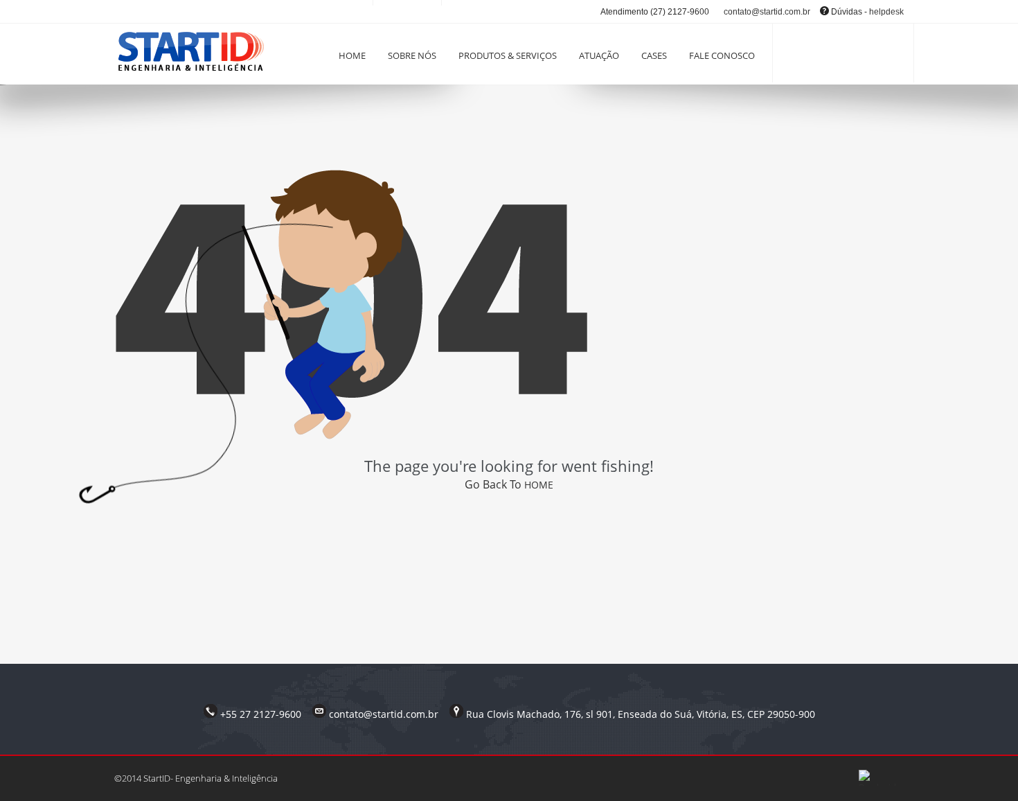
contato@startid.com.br (767, 12)
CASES (654, 55)
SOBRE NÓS (412, 55)
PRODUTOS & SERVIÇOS (507, 55)
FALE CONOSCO (722, 55)
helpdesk (886, 12)
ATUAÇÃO (599, 55)
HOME (352, 55)
